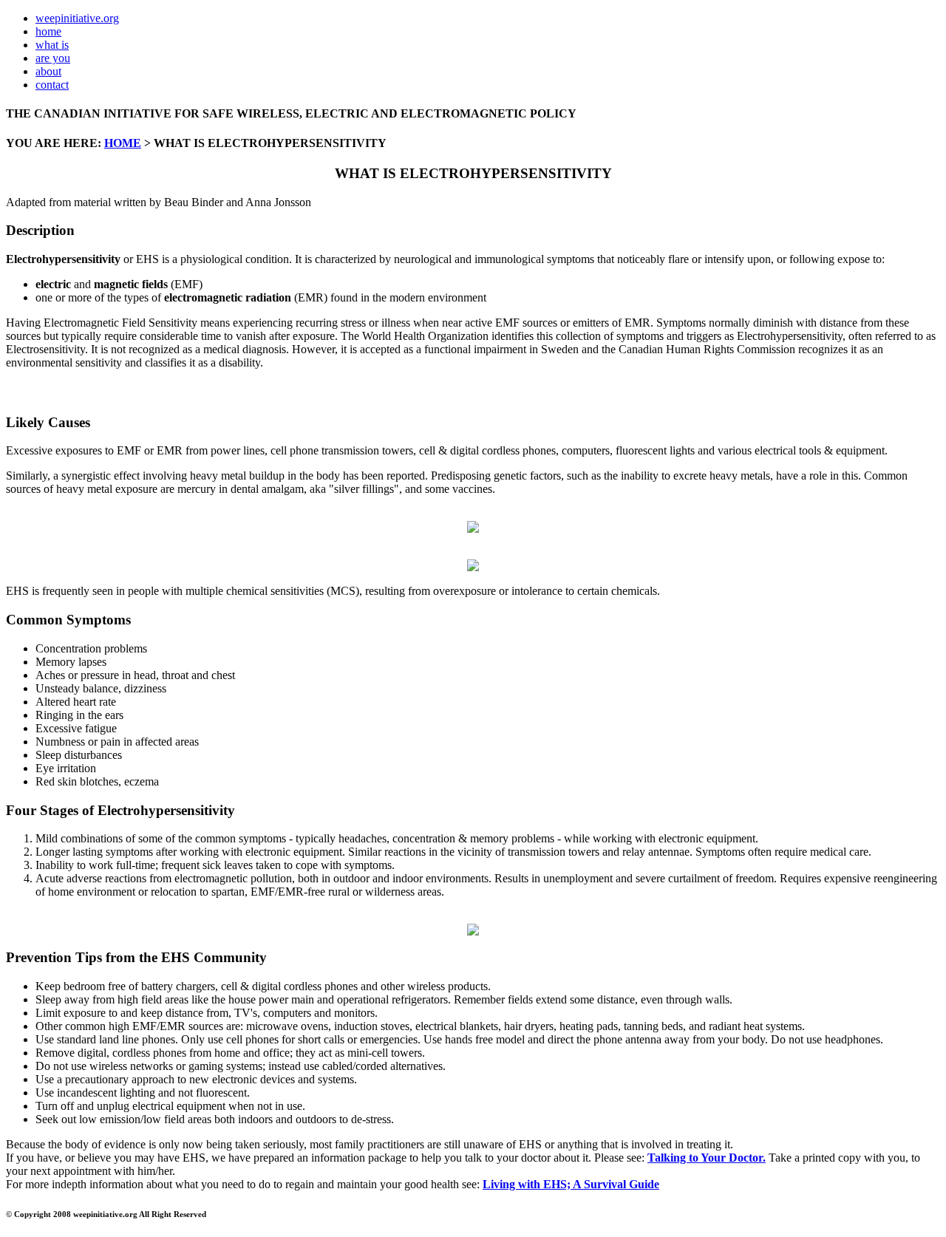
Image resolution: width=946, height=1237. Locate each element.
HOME (122, 143)
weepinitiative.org (77, 18)
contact (52, 84)
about (48, 71)
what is (52, 44)
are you (52, 58)
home (48, 31)
